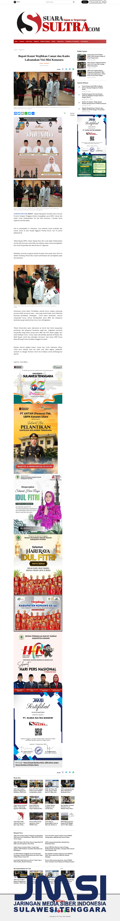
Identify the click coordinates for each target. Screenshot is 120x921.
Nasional (22, 41)
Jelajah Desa (60, 41)
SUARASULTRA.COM (20, 214)
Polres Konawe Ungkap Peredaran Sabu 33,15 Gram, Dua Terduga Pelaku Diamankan (96, 64)
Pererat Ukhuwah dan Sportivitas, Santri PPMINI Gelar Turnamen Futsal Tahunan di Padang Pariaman (35, 823)
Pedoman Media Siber (95, 2)
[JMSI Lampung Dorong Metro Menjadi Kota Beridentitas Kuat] (67, 783)
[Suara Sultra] (60, 21)
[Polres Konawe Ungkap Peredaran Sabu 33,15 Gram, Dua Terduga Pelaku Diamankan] (81, 65)
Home (16, 41)
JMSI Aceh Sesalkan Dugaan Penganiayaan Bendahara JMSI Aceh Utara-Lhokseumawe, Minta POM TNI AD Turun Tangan (20, 790)
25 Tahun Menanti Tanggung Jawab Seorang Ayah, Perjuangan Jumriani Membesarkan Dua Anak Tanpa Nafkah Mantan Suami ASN (51, 807)
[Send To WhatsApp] (73, 69)
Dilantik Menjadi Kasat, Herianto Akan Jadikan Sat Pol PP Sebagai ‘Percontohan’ (93, 108)
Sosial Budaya (84, 41)
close (61, 868)
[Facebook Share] (62, 69)
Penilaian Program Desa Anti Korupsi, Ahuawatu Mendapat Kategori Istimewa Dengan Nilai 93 (92, 95)
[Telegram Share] (69, 69)
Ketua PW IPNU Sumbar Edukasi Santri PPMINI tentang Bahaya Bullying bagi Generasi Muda (36, 790)
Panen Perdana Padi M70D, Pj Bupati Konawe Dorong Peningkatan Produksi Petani (92, 88)
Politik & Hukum (45, 41)
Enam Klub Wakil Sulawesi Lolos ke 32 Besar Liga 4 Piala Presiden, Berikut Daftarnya (19, 823)
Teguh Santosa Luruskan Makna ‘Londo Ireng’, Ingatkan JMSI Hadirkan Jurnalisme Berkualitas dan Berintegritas (20, 807)
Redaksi (85, 2)
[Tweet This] (66, 69)
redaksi (41, 63)
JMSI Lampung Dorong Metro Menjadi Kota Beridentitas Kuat (67, 790)
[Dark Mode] (104, 2)
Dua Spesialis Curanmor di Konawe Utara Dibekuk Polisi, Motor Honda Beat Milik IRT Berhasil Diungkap (67, 807)
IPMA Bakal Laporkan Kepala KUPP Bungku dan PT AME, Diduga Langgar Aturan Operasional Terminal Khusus (67, 823)
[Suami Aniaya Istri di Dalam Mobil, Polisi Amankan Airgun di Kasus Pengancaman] (81, 57)
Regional (36, 41)
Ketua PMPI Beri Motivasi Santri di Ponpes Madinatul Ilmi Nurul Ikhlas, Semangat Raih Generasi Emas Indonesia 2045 (35, 807)
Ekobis (53, 41)
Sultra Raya (29, 41)
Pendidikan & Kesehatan (72, 41)
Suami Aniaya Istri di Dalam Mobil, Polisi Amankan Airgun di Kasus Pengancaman (96, 56)
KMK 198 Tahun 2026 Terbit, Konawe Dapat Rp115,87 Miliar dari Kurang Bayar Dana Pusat (51, 790)
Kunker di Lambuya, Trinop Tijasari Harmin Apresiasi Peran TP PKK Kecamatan (94, 102)
